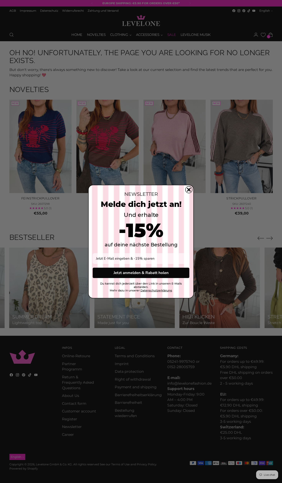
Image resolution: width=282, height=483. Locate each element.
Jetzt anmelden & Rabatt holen (141, 272)
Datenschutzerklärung (156, 290)
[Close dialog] (189, 189)
